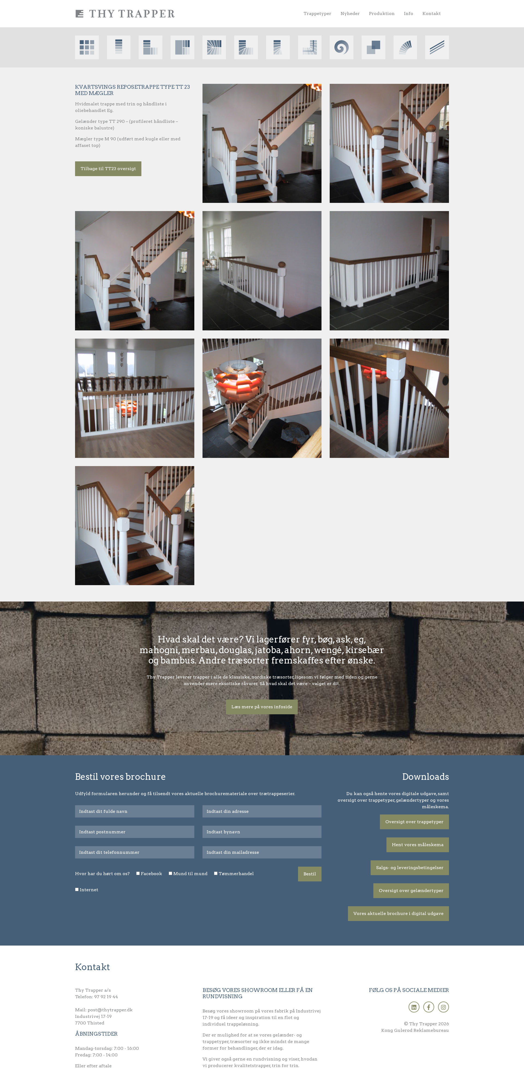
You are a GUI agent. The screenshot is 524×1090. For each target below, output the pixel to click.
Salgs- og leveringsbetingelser (409, 867)
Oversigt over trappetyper (414, 821)
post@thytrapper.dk (110, 1009)
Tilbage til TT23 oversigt (108, 168)
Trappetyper (317, 13)
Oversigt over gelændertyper (411, 890)
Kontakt (431, 13)
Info (408, 13)
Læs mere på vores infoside (261, 706)
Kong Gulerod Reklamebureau (415, 1030)
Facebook (151, 873)
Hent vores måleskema (417, 844)
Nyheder (350, 13)
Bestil (309, 873)
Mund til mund (190, 873)
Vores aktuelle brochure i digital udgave (398, 913)
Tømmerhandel (236, 873)
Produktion (382, 13)
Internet (89, 889)
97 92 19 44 (106, 996)
